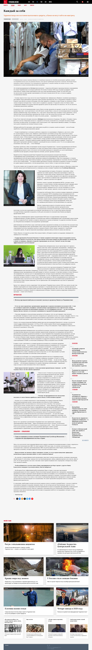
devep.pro (52, 648)
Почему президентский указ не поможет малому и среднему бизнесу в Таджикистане (44, 300)
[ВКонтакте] (20, 499)
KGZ (33, 2)
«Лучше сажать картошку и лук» (55, 620)
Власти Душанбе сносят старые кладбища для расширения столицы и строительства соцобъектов (79, 384)
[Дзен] (25, 499)
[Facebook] (30, 499)
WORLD (50, 2)
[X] (17, 499)
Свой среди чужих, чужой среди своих (77, 620)
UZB (45, 2)
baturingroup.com (55, 647)
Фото (25, 5)
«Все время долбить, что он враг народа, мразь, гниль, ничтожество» (13, 621)
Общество (21, 19)
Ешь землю (29, 619)
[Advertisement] (46, 511)
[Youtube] (32, 499)
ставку (20, 324)
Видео (19, 5)
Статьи (12, 5)
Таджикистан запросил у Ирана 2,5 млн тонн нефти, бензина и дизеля (80, 371)
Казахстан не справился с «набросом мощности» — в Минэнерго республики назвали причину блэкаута (80, 421)
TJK (37, 2)
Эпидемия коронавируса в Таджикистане (36, 19)
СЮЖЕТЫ (32, 5)
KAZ (29, 2)
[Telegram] (27, 499)
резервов (63, 324)
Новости (6, 5)
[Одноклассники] (22, 499)
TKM (41, 2)
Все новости (85, 440)
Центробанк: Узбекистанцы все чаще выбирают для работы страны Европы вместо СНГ (79, 410)
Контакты (6, 645)
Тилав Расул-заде (7, 19)
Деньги (25, 19)
